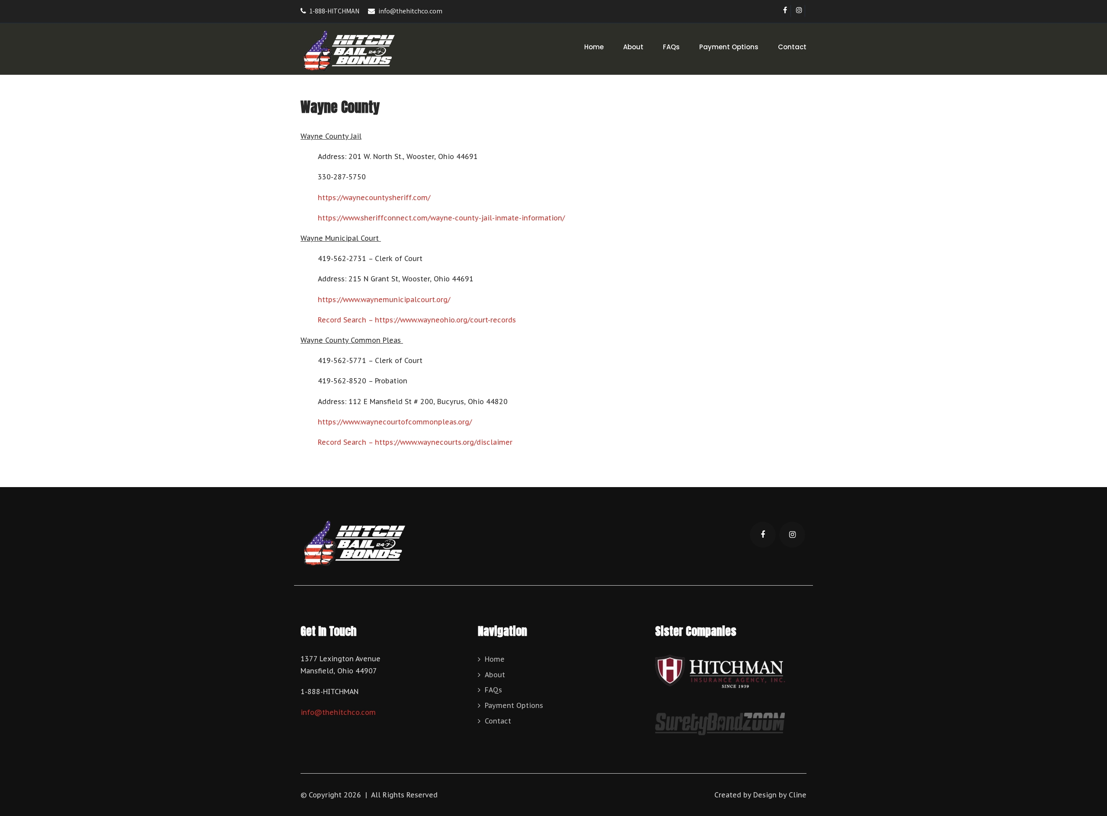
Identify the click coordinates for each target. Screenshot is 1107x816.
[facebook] (785, 11)
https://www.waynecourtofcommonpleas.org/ (395, 422)
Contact (792, 46)
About (633, 46)
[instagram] (799, 11)
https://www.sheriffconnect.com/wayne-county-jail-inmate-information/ (441, 218)
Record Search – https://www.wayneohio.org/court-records (417, 320)
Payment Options (728, 46)
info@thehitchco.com (410, 11)
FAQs (671, 46)
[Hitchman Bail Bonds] (349, 52)
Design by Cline (779, 794)
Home (594, 46)
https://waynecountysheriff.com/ (374, 197)
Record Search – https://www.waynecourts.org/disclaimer (415, 442)
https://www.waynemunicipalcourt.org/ (384, 299)
